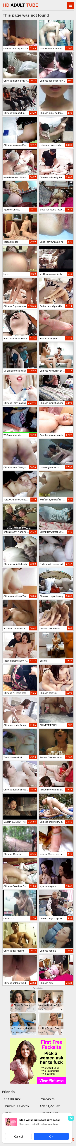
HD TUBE (20, 5)
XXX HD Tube (12, 1099)
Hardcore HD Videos (16, 1106)
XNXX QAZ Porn (50, 1106)
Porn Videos (47, 1099)
